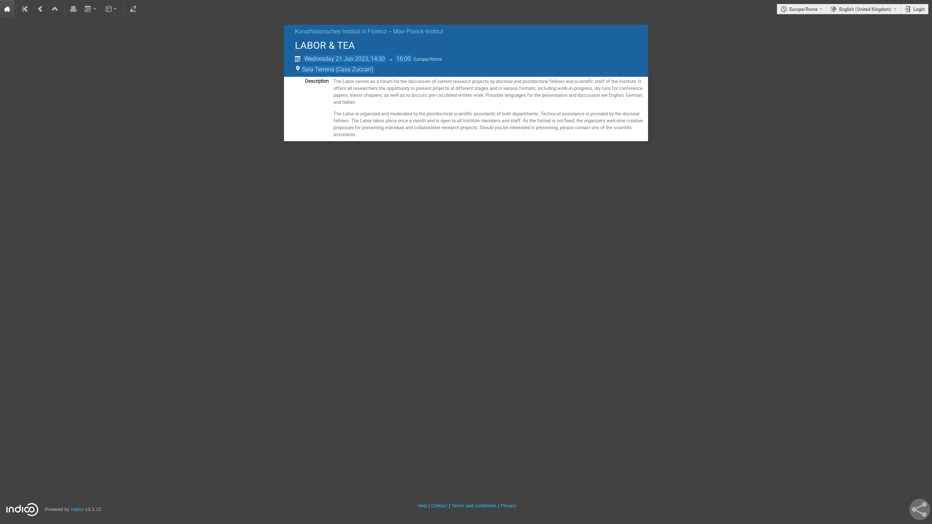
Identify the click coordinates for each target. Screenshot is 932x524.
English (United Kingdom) (865, 9)
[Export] (90, 9)
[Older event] (40, 9)
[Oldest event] (26, 9)
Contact (439, 506)
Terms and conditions (474, 506)
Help (422, 506)
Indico (77, 509)
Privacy (509, 506)
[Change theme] (111, 9)
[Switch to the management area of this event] (133, 9)
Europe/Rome (803, 9)
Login (919, 9)
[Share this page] (919, 509)
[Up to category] (55, 9)
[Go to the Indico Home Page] (7, 9)
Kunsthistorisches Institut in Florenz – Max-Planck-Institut (369, 31)
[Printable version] (73, 9)
